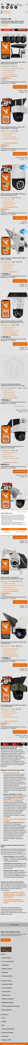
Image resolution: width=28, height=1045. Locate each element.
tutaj (25, 524)
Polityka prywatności (22, 511)
